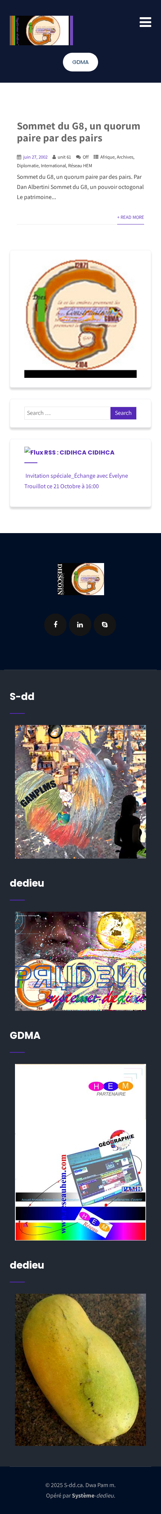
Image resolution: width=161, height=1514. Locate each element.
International (53, 165)
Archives (125, 157)
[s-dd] (41, 30)
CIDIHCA (101, 452)
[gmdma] (81, 1370)
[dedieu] (81, 792)
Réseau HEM (80, 165)
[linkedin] (80, 625)
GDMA (80, 62)
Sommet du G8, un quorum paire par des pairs (78, 131)
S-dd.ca (73, 1485)
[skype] (105, 625)
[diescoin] (80, 319)
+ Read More (130, 217)
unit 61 (64, 157)
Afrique (107, 157)
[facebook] (55, 625)
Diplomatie (28, 165)
